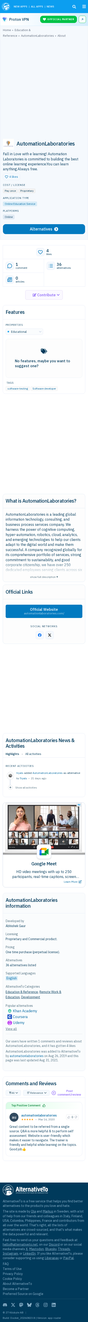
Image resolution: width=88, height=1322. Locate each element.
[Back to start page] (6, 6)
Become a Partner (16, 1289)
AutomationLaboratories (47, 773)
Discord (54, 1244)
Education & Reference (22, 992)
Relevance (36, 1092)
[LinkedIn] (53, 1305)
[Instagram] (45, 1305)
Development (30, 997)
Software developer (44, 388)
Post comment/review (69, 1092)
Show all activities (26, 787)
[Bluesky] (29, 1305)
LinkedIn (29, 1253)
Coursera (20, 1016)
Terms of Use (12, 1269)
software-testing (17, 388)
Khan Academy (25, 1011)
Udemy (19, 1022)
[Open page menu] (84, 7)
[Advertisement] (44, 86)
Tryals (23, 778)
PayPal (68, 1258)
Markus (48, 1211)
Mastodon (36, 1249)
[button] (11, 176)
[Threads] (37, 1305)
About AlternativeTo (17, 1283)
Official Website (44, 611)
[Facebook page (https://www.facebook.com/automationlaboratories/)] (40, 635)
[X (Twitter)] (13, 1305)
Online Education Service (20, 203)
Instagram (10, 1253)
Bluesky (50, 1249)
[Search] (74, 6)
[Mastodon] (21, 1305)
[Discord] (5, 1305)
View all (11, 1029)
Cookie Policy (12, 1278)
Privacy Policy (13, 1274)
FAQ (6, 1264)
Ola (33, 1211)
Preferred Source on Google (23, 1294)
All (12, 1092)
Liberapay (52, 1258)
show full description (44, 576)
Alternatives (41, 229)
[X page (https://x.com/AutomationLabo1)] (50, 635)
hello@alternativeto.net (20, 1244)
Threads (64, 1249)
